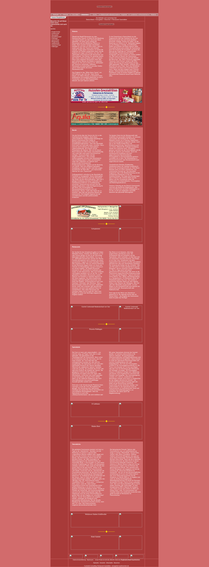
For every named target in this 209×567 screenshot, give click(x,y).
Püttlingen (54, 38)
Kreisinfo (102, 563)
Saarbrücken (55, 43)
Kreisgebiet (99, 19)
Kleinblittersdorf (56, 37)
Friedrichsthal (55, 32)
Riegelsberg (55, 41)
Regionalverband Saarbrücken (130, 560)
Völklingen (54, 46)
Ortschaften (109, 563)
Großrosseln (55, 33)
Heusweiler (54, 35)
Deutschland (90, 19)
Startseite (96, 563)
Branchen (107, 19)
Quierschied (55, 40)
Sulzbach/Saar (56, 45)
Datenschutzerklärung (79, 560)
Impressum (90, 560)
